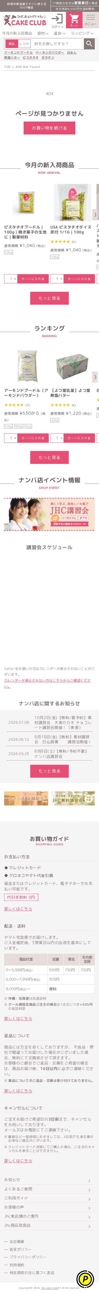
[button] (90, 20)
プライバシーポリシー (28, 1257)
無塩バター (12, 57)
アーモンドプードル (18, 52)
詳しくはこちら (18, 908)
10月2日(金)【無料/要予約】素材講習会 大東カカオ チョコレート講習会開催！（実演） (63, 722)
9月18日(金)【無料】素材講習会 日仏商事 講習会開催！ (63, 739)
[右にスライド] (95, 214)
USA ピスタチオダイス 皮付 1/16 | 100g (70, 230)
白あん (72, 52)
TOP (7, 66)
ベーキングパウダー (49, 52)
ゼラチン (48, 57)
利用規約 (17, 1264)
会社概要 (17, 1241)
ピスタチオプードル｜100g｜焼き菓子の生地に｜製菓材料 (25, 232)
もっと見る (49, 298)
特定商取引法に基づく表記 (32, 1272)
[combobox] (49, 43)
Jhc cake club (49, 1288)
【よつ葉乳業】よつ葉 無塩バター (70, 393)
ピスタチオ (31, 57)
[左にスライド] (4, 214)
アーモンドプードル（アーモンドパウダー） (26, 393)
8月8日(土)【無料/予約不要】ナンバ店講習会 (61, 754)
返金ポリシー (21, 1249)
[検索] (89, 43)
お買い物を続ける (49, 128)
